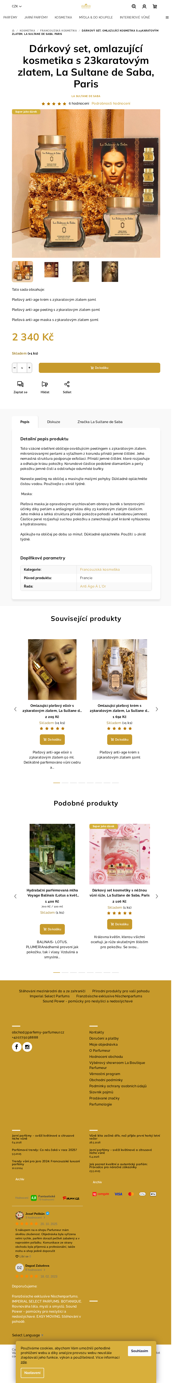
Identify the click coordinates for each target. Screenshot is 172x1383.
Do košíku (101, 367)
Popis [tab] (25, 422)
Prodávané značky (104, 1098)
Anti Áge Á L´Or (93, 586)
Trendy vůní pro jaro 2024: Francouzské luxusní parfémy (46, 1163)
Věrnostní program (104, 1074)
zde (24, 1362)
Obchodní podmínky (106, 1080)
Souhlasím (139, 1351)
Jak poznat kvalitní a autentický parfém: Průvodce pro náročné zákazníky (118, 1166)
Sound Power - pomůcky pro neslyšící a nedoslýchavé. (44, 1311)
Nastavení (32, 1373)
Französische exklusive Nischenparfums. (45, 1296)
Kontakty (96, 1032)
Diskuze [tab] (53, 422)
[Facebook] (17, 1047)
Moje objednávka (103, 1044)
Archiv (20, 1179)
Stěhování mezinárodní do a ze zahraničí (52, 991)
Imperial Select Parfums (50, 996)
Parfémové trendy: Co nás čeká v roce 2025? (44, 1149)
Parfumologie (100, 1104)
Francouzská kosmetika (100, 570)
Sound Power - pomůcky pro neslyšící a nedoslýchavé (88, 1001)
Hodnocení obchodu (106, 1057)
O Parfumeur (99, 1051)
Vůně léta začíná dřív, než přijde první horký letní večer (124, 1137)
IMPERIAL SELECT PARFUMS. (36, 1301)
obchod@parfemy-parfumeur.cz (38, 1032)
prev (15, 709)
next (157, 709)
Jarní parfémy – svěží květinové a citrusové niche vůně (43, 1137)
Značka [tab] (100, 422)
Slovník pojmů (101, 1092)
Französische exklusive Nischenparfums (109, 996)
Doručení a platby (104, 1038)
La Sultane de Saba (86, 96)
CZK (15, 6)
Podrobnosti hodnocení (111, 103)
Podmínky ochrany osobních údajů (118, 1086)
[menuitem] (10, 17)
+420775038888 (25, 1037)
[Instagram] (27, 1047)
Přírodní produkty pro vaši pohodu (121, 991)
